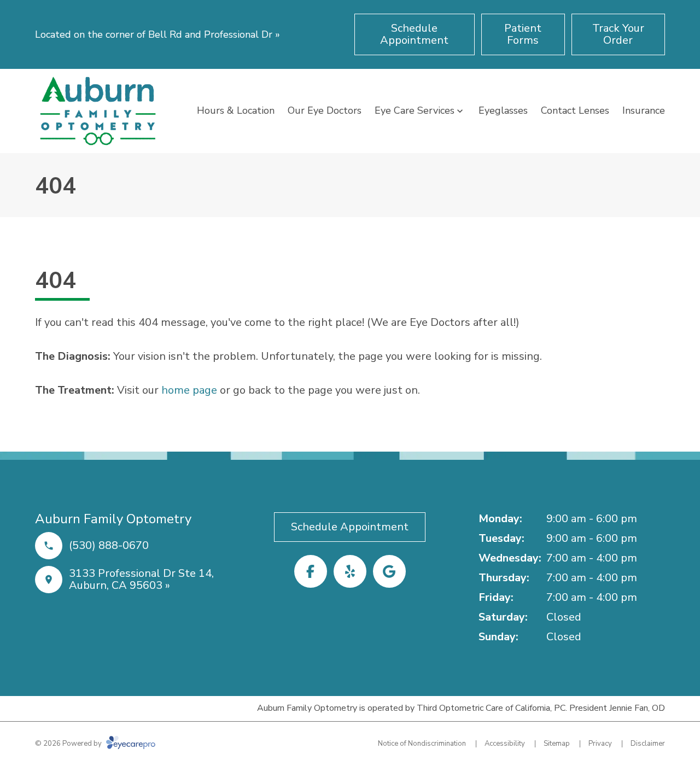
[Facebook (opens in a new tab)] (310, 571)
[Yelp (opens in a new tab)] (350, 571)
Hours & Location (236, 110)
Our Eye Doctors (324, 110)
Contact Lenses (575, 110)
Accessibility (505, 744)
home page (189, 390)
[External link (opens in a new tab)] (389, 571)
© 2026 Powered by (69, 744)
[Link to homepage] (98, 111)
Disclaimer (648, 744)
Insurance (643, 110)
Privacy (600, 744)
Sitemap (557, 744)
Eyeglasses (503, 110)
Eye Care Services (414, 110)
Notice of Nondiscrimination (422, 744)
